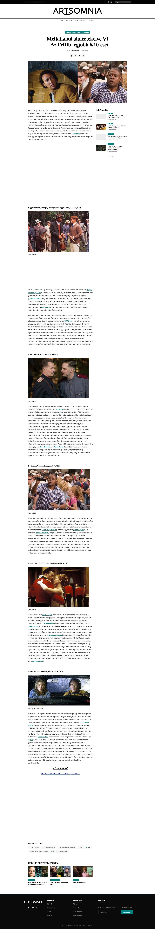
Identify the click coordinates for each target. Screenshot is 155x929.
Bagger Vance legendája (67, 847)
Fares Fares (58, 447)
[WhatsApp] (79, 55)
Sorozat (69, 21)
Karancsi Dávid (114, 139)
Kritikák (75, 880)
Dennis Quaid (79, 530)
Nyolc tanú (63, 851)
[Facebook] (71, 55)
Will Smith (68, 321)
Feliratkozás (127, 912)
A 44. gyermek (34, 847)
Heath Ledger (47, 615)
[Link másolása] (83, 55)
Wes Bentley (33, 626)
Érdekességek (55, 880)
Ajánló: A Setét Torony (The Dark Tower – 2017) (116, 116)
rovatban (76, 134)
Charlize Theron (35, 299)
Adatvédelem (77, 916)
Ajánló (110, 113)
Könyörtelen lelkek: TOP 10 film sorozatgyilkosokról (37, 883)
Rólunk (75, 904)
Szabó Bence (113, 151)
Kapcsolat (76, 908)
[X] (75, 55)
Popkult (92, 21)
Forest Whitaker (42, 533)
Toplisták (32, 880)
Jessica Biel (42, 737)
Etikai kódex (77, 912)
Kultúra (83, 21)
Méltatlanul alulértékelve (77, 32)
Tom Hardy (59, 409)
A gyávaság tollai (49, 847)
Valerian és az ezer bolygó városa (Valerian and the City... (117, 137)
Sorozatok (51, 908)
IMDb (81, 847)
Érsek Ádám (75, 50)
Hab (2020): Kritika (79, 882)
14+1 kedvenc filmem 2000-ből (59, 883)
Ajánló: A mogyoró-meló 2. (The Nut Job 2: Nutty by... (117, 126)
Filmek (49, 904)
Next (31, 740)
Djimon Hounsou (55, 635)
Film (62, 21)
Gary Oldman (45, 447)
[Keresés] (117, 2)
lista (88, 847)
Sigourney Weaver (49, 530)
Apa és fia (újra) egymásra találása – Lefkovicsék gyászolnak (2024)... (115, 148)
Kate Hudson (49, 623)
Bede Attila (113, 119)
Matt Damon (45, 307)
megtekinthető (37, 661)
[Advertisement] (60, 157)
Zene (76, 21)
